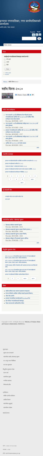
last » (22, 182)
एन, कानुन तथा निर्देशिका (9, 360)
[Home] (34, 6)
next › (32, 179)
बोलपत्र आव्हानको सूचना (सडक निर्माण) (16, 234)
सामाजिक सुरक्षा (7, 376)
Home (5, 82)
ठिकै (7, 65)
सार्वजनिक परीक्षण (7, 407)
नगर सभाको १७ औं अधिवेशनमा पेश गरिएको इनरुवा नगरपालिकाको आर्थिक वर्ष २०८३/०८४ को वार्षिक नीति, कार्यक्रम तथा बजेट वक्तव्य (20, 117)
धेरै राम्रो (8, 59)
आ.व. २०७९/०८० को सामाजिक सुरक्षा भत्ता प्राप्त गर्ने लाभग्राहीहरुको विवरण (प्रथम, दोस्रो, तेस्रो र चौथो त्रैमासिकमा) (20, 261)
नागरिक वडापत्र (7, 380)
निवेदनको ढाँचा (7, 384)
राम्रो (7, 62)
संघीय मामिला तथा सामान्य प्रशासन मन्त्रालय (17, 291)
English (32, 32)
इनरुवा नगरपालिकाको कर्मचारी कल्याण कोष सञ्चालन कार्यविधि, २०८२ (20, 169)
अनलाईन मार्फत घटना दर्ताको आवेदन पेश (14, 196)
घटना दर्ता (7, 199)
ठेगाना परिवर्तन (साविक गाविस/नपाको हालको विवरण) (19, 293)
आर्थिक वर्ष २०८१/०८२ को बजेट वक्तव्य (16, 143)
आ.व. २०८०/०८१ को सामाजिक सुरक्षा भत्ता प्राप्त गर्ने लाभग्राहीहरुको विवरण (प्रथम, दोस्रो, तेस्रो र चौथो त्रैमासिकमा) (20, 257)
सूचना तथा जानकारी (8, 353)
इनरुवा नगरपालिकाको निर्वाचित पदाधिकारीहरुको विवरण (17, 274)
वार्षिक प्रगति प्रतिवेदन (9, 395)
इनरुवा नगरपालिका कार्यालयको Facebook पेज (18, 298)
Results (7, 74)
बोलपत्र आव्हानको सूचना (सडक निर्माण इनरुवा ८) (19, 229)
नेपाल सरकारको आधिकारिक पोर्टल (15, 303)
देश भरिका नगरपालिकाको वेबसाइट (15, 301)
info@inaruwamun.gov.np (13, 453)
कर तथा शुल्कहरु (7, 364)
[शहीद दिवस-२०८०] (7, 97)
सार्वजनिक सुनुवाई (7, 403)
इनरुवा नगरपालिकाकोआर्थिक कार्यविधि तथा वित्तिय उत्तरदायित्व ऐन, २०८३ (21, 160)
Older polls (8, 73)
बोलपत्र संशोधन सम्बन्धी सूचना (14, 225)
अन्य (38, 148)
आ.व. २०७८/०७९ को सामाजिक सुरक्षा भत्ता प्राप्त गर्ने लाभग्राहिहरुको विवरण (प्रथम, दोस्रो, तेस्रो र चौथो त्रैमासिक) (20, 270)
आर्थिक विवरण (6, 399)
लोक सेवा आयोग (10, 296)
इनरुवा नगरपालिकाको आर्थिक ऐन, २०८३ (14, 163)
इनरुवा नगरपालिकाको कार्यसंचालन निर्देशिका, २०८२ (16, 172)
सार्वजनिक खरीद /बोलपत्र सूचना (11, 356)
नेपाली (38, 32)
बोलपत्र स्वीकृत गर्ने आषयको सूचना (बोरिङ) (17, 238)
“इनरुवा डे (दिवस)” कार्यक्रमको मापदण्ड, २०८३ (16, 166)
